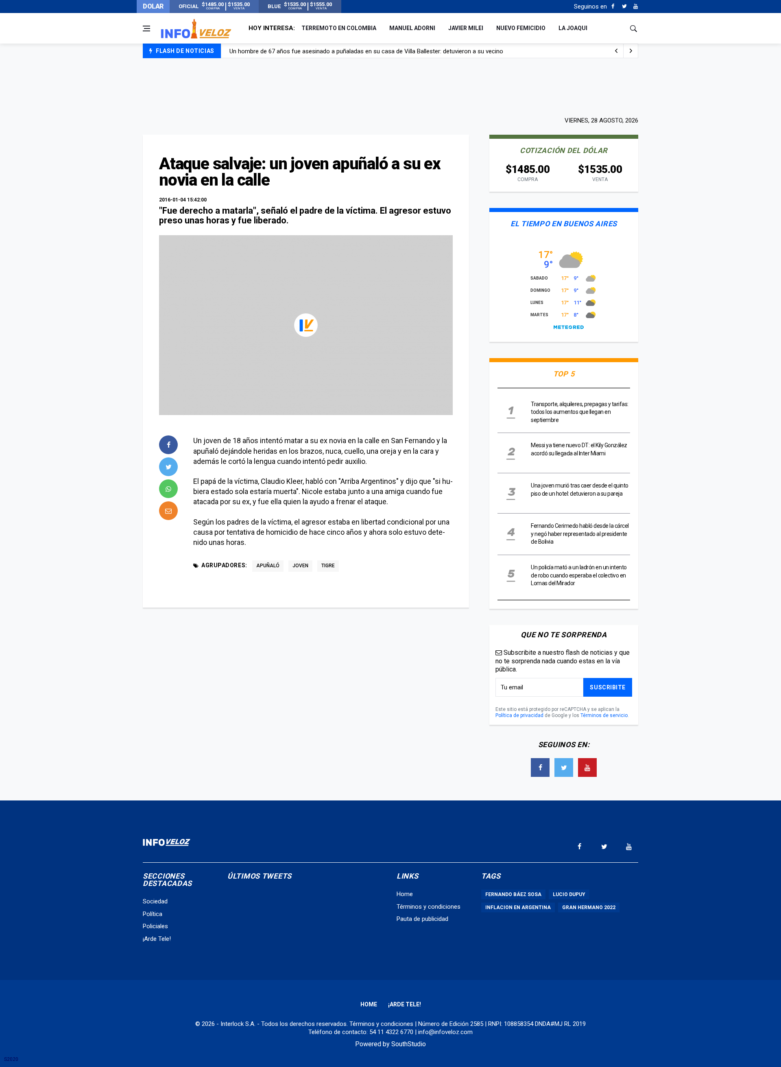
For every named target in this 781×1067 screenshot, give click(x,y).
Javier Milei (465, 28)
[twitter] (168, 466)
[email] (168, 510)
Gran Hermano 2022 (588, 907)
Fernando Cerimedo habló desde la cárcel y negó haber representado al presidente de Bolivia (580, 534)
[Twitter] (624, 6)
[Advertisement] (390, 86)
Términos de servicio (604, 715)
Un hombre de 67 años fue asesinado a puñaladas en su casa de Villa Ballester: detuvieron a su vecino (366, 51)
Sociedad (155, 901)
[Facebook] (612, 6)
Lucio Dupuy (569, 894)
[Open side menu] (146, 28)
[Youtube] (635, 6)
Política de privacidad (519, 715)
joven (300, 565)
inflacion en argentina (518, 907)
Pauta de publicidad (422, 919)
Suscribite (608, 687)
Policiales (155, 926)
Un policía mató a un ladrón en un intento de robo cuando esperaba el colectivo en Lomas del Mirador (579, 575)
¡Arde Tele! (157, 938)
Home (405, 894)
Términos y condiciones (428, 906)
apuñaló (267, 565)
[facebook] (168, 444)
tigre (328, 565)
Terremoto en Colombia (338, 28)
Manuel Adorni (412, 28)
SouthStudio (408, 1044)
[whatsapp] (168, 488)
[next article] (616, 51)
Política (152, 914)
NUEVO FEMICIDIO (520, 28)
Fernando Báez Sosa (513, 894)
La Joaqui (572, 28)
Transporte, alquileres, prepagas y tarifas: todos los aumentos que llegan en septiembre (579, 412)
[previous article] (631, 51)
